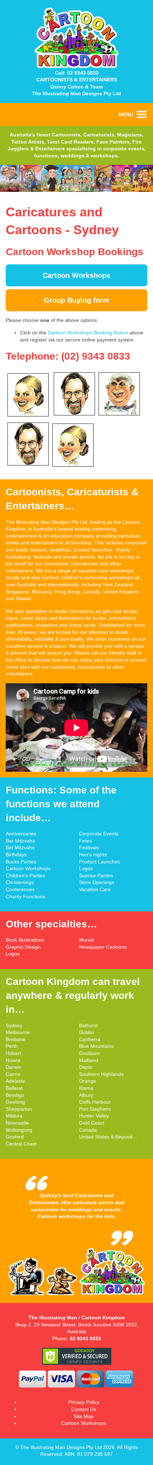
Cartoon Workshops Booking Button (88, 332)
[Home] (76, 68)
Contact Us (83, 1409)
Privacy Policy (83, 1402)
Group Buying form (76, 300)
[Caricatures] (76, 190)
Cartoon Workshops (76, 275)
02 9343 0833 (83, 73)
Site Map (84, 1416)
